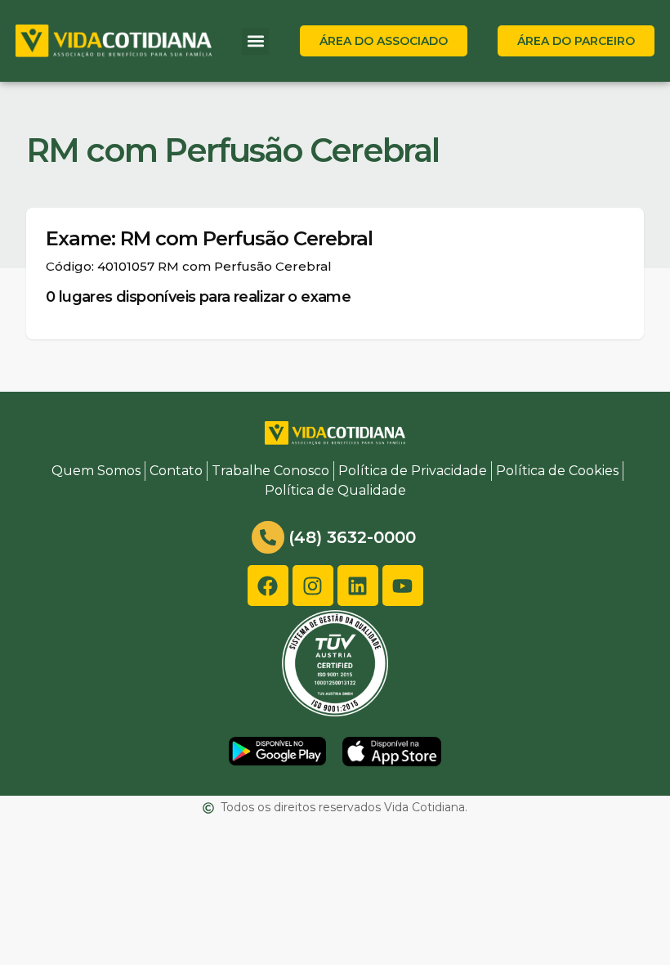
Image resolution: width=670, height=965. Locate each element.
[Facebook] (268, 585)
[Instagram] (313, 585)
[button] (255, 41)
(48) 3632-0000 (352, 537)
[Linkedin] (357, 585)
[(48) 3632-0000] (268, 537)
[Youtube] (402, 585)
